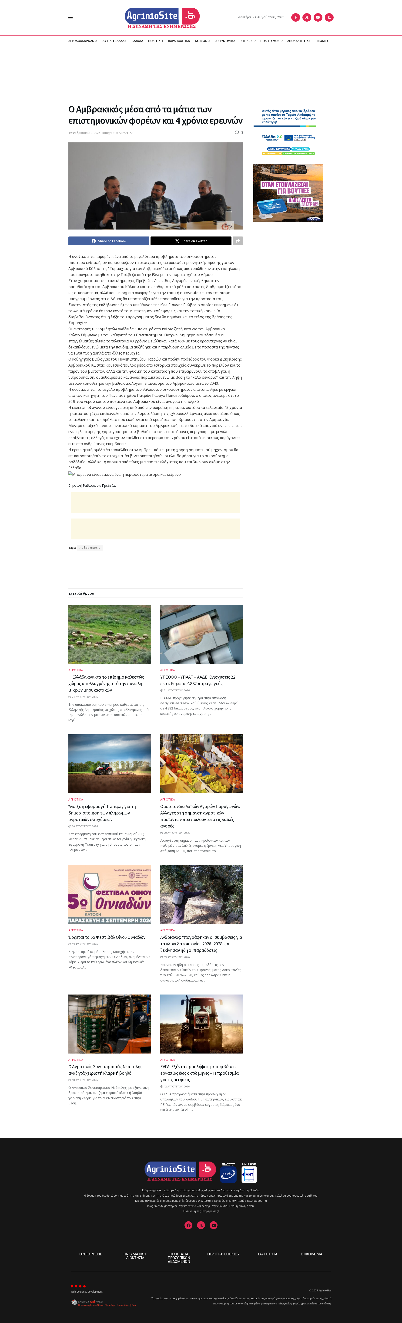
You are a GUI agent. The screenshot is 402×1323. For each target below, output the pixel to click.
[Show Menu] (70, 17)
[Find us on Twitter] (306, 17)
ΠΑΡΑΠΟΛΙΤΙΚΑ (179, 41)
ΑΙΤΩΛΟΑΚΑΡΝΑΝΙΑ (82, 41)
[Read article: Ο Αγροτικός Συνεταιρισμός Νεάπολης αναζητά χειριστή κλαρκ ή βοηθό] (109, 1024)
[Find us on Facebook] (295, 17)
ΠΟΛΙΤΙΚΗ (155, 41)
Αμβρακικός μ (90, 548)
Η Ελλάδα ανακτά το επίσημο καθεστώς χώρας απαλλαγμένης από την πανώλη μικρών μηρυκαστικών (106, 683)
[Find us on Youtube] (318, 17)
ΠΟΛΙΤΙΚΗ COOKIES (223, 1254)
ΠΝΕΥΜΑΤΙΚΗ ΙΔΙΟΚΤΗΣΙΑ (135, 1256)
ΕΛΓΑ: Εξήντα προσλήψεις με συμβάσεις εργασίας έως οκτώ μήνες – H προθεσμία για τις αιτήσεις (199, 1073)
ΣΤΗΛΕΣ (246, 41)
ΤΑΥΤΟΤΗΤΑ (267, 1254)
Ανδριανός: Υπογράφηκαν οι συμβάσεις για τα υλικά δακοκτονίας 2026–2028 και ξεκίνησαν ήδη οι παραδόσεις (201, 943)
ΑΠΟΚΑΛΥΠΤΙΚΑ (298, 41)
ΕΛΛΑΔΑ (137, 41)
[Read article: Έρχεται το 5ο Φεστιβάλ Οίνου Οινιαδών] (109, 894)
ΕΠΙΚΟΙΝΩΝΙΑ (311, 1254)
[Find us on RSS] (329, 17)
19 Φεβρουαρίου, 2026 (84, 133)
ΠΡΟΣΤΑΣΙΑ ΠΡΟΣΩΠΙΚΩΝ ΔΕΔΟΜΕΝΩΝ (179, 1258)
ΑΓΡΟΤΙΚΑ (126, 133)
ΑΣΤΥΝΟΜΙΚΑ (225, 41)
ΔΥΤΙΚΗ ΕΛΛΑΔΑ (114, 41)
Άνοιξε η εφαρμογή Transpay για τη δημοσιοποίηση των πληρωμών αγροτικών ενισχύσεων (102, 812)
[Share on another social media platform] (238, 240)
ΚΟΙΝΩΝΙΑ (202, 41)
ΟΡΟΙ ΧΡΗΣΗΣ (90, 1254)
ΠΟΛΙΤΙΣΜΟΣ (269, 41)
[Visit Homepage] (155, 17)
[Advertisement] (201, 74)
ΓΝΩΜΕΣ (322, 41)
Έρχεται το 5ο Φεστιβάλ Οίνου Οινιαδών (106, 937)
